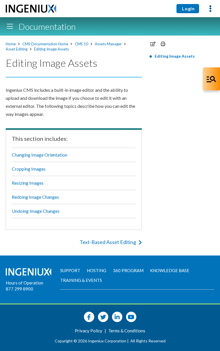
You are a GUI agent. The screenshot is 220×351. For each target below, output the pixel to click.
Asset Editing (17, 49)
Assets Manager (108, 44)
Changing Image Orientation (39, 154)
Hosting (96, 270)
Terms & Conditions (126, 330)
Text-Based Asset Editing (108, 242)
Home (11, 44)
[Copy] (153, 43)
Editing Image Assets (51, 49)
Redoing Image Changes (35, 197)
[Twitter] (103, 317)
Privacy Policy (89, 330)
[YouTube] (131, 317)
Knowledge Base (169, 270)
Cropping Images (29, 168)
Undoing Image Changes (36, 211)
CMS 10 (81, 44)
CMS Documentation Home (45, 44)
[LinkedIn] (117, 317)
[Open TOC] (10, 26)
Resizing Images (28, 183)
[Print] (163, 43)
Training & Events (81, 280)
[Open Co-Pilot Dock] (211, 78)
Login (188, 8)
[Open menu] (210, 8)
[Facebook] (89, 317)
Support (70, 270)
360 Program (128, 270)
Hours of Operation (24, 282)
